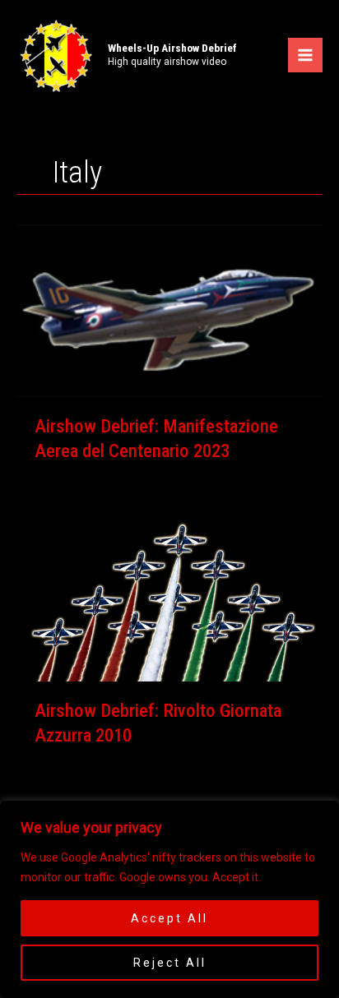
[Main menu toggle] (305, 55)
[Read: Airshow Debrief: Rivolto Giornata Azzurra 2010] (169, 594)
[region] (169, 899)
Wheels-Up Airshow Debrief (172, 47)
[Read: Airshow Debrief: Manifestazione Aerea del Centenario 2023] (169, 310)
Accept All (169, 918)
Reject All (170, 962)
